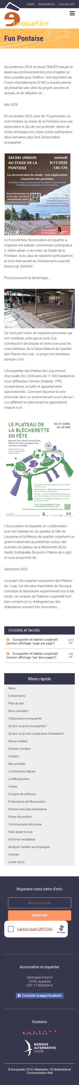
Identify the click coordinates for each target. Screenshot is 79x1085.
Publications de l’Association (27, 801)
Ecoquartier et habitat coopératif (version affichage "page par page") (32, 641)
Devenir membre (19, 748)
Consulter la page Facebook (41, 995)
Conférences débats (22, 771)
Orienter (13, 854)
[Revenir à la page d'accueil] (26, 25)
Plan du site (67, 4)
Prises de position (20, 816)
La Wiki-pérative (18, 779)
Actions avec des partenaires (27, 809)
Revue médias (17, 741)
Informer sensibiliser (22, 839)
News (30, 4)
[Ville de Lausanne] (39, 1032)
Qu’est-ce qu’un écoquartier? (27, 726)
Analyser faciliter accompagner (29, 847)
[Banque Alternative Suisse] (39, 1048)
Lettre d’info (16, 862)
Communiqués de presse (25, 824)
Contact (13, 756)
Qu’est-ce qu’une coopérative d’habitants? (36, 733)
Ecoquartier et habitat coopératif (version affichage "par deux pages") (32, 655)
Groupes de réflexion (22, 794)
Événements (46, 4)
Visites (12, 786)
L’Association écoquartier (25, 718)
